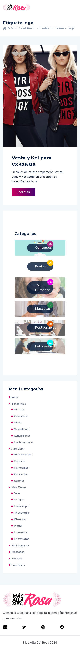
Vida (17, 493)
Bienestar (20, 519)
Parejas (19, 499)
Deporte (19, 461)
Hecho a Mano (23, 442)
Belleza (19, 409)
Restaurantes (23, 454)
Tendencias (18, 404)
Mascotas (17, 552)
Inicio (14, 397)
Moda (18, 422)
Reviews (16, 558)
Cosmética (21, 416)
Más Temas (18, 487)
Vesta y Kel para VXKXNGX (31, 161)
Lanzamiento (22, 436)
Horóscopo (21, 506)
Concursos (18, 565)
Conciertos (21, 474)
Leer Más (23, 192)
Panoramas (21, 468)
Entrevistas (21, 539)
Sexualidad (21, 429)
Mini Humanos (20, 545)
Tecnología (21, 513)
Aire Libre (17, 449)
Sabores (19, 481)
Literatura (20, 532)
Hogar (18, 526)
